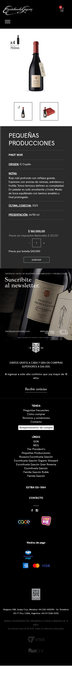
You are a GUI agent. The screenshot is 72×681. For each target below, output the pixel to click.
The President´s (36, 449)
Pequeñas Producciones (36, 453)
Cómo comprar (36, 414)
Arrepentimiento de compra (36, 427)
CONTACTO (36, 498)
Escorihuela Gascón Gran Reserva (36, 464)
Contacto (36, 422)
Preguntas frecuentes (36, 410)
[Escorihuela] (18, 11)
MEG (36, 445)
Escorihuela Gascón (36, 468)
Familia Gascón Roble (36, 472)
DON (36, 441)
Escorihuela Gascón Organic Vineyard (36, 460)
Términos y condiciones (36, 418)
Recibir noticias (36, 389)
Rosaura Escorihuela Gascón (36, 457)
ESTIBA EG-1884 (36, 487)
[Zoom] (23, 111)
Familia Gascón (36, 476)
